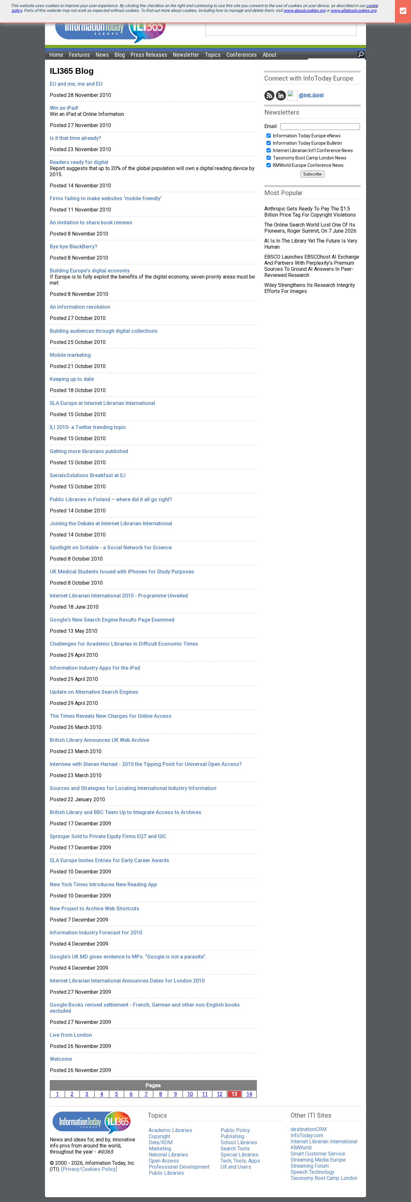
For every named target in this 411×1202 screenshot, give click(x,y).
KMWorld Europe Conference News (308, 165)
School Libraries (239, 1142)
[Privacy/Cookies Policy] (89, 1169)
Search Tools (235, 1149)
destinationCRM (309, 1129)
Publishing (232, 1136)
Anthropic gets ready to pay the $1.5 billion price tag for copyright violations (310, 212)
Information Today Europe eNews (307, 135)
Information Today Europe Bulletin (307, 143)
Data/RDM (160, 1142)
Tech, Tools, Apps (240, 1161)
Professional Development (179, 1167)
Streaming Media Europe (318, 1160)
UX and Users (236, 1167)
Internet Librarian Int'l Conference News (313, 150)
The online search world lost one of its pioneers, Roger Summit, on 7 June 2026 (310, 228)
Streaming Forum (310, 1166)
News (102, 54)
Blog (120, 54)
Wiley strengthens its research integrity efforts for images (309, 288)
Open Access (164, 1161)
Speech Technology (313, 1172)
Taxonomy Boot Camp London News (309, 157)
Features (79, 54)
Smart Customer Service (318, 1154)
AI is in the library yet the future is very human (310, 244)
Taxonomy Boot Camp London (324, 1178)
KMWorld (301, 1148)
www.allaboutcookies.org (353, 10)
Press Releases (149, 54)
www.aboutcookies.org (304, 10)
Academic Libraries (170, 1130)
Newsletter (186, 54)
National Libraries (168, 1155)
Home (56, 54)
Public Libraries (166, 1173)
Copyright (159, 1136)
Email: (270, 126)
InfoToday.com (307, 1135)
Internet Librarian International (324, 1141)
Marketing (160, 1149)
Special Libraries (239, 1155)
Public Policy (235, 1130)
